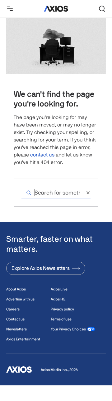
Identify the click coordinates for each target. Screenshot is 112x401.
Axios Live (59, 289)
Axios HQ (58, 299)
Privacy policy (62, 309)
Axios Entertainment (23, 339)
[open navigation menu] (10, 9)
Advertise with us (20, 299)
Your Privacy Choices (68, 329)
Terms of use (61, 319)
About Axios (16, 289)
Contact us (15, 319)
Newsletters (16, 329)
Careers (13, 309)
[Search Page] (102, 8)
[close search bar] (87, 192)
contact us (42, 155)
